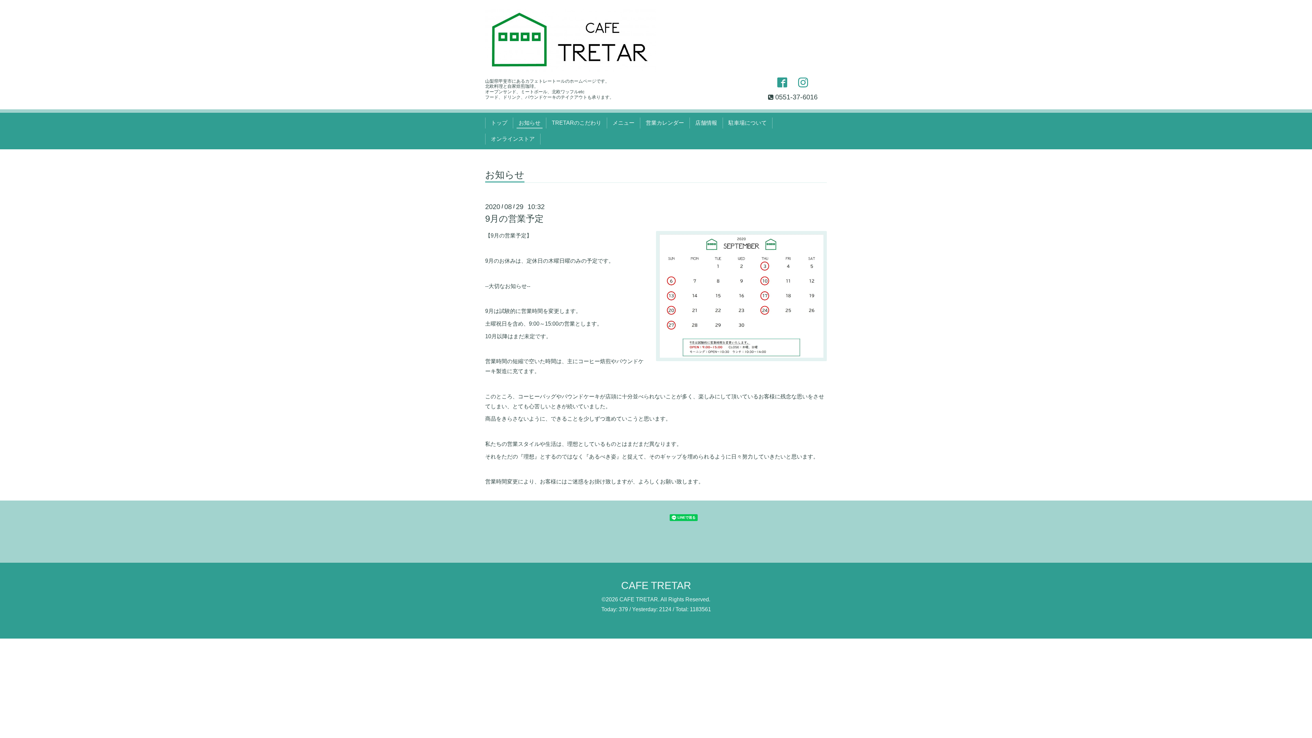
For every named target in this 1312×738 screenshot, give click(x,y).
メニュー (623, 123)
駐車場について (747, 123)
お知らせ (530, 123)
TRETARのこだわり (576, 123)
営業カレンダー (665, 123)
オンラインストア (513, 139)
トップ (499, 123)
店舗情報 (706, 123)
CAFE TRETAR (656, 585)
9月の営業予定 (514, 219)
